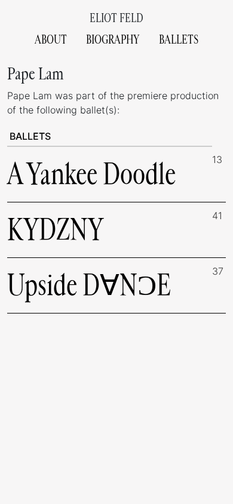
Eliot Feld (116, 18)
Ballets (178, 39)
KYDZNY (55, 229)
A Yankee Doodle (91, 174)
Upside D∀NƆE (89, 285)
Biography (113, 39)
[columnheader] (109, 136)
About (51, 39)
